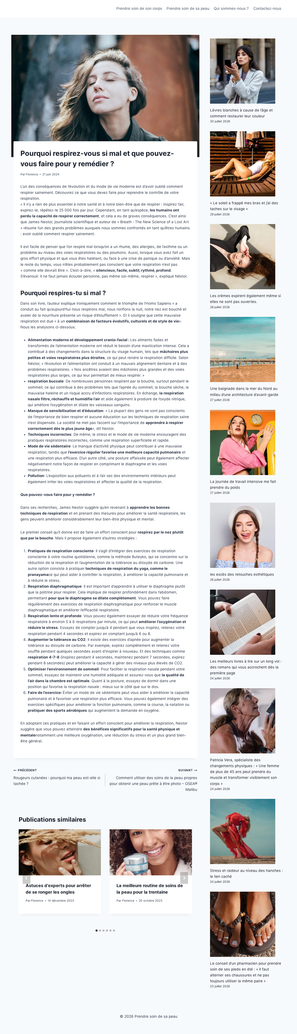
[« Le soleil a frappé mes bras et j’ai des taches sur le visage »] (247, 163)
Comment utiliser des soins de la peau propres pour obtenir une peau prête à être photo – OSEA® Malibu (153, 780)
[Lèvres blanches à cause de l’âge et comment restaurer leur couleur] (247, 71)
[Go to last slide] (26, 878)
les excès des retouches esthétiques (242, 574)
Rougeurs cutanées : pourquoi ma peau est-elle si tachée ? (56, 777)
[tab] (96, 930)
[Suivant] (184, 878)
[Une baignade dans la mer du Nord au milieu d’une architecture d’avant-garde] (247, 349)
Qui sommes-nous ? (231, 8)
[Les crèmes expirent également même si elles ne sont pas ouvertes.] (247, 256)
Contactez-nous (267, 8)
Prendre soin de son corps (139, 8)
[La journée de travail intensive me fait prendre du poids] (247, 442)
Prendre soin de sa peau (188, 8)
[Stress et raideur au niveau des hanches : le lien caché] (247, 831)
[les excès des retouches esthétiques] (247, 535)
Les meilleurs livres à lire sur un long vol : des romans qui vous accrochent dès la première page (246, 667)
